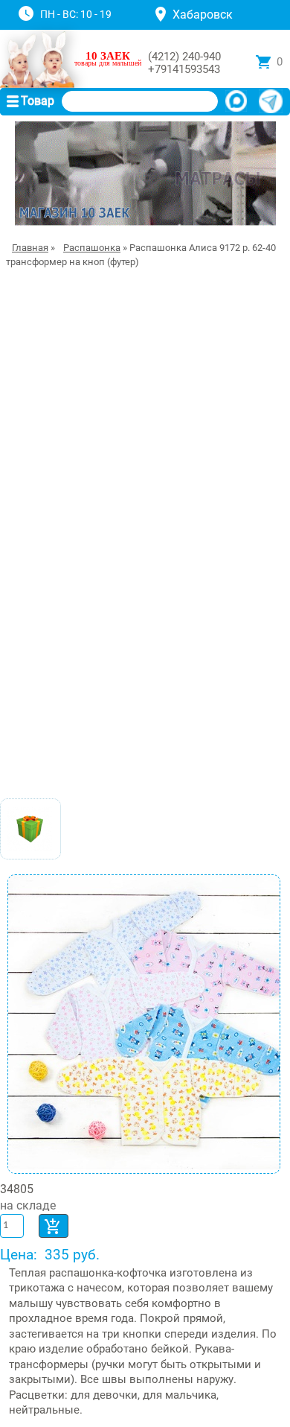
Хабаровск (203, 14)
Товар (37, 101)
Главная (30, 247)
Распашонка (91, 247)
